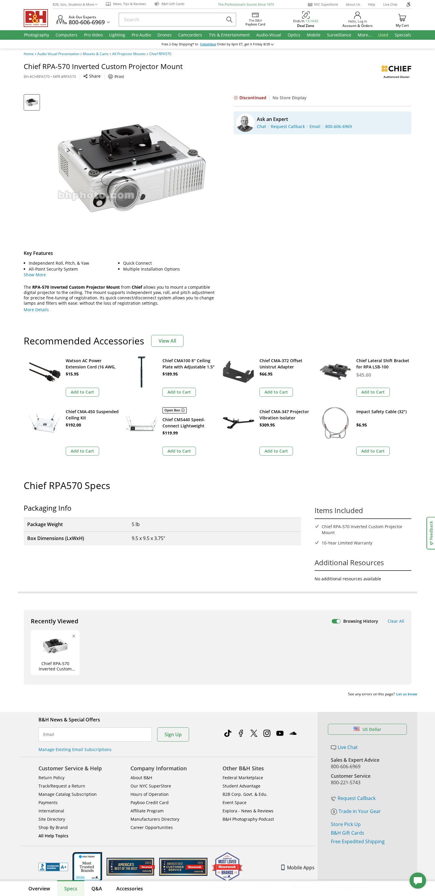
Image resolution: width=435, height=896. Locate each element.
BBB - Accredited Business (53, 867)
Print (119, 76)
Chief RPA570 (160, 54)
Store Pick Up (346, 824)
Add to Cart (82, 392)
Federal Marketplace (243, 777)
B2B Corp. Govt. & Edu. (245, 794)
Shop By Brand (53, 827)
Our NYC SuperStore (150, 786)
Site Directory (51, 819)
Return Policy (51, 777)
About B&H (141, 777)
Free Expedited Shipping (358, 841)
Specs (70, 888)
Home (29, 54)
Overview (39, 888)
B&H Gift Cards (347, 833)
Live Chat (390, 4)
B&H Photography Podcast (248, 819)
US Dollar (371, 729)
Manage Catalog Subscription (67, 794)
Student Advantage (241, 786)
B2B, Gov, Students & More (73, 4)
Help (371, 4)
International (51, 811)
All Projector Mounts (129, 54)
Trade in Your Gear (360, 811)
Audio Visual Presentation (58, 54)
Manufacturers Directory (154, 819)
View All (167, 341)
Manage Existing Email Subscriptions (75, 749)
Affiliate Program (147, 811)
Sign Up (173, 734)
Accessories (129, 888)
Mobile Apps (301, 867)
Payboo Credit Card (149, 802)
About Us (353, 4)
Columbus (208, 44)
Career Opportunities (151, 827)
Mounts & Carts (96, 54)
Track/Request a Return (61, 786)
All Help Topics (53, 835)
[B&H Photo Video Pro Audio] (38, 18)
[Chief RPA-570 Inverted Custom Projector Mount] (132, 168)
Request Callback (357, 798)
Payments (48, 802)
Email (48, 734)
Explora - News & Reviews (248, 811)
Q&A (96, 888)
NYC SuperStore (326, 4)
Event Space (234, 802)
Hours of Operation (149, 794)
